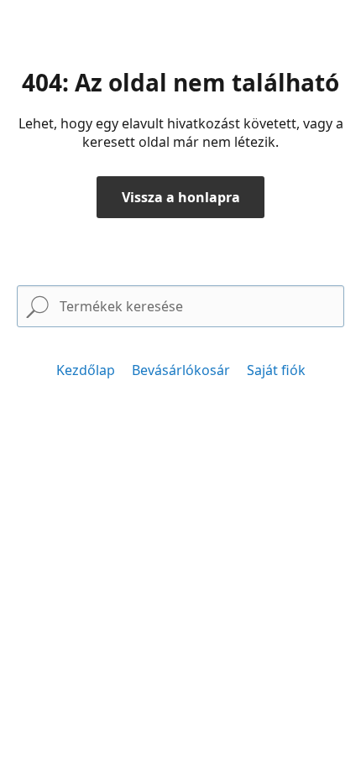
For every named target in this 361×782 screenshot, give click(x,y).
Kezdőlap (85, 370)
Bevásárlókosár (181, 370)
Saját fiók (276, 370)
